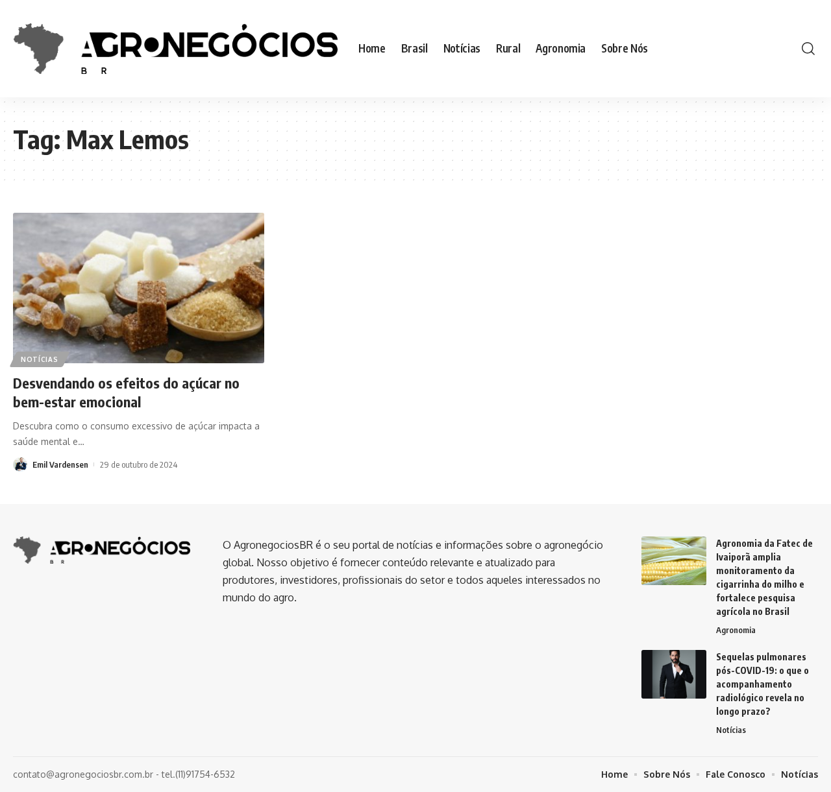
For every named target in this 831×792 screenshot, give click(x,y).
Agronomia (736, 630)
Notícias (39, 359)
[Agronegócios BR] (175, 48)
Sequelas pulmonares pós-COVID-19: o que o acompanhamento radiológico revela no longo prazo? (762, 684)
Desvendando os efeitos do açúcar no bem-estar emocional (126, 392)
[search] (808, 49)
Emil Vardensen (60, 464)
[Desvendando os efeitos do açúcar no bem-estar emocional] (138, 288)
